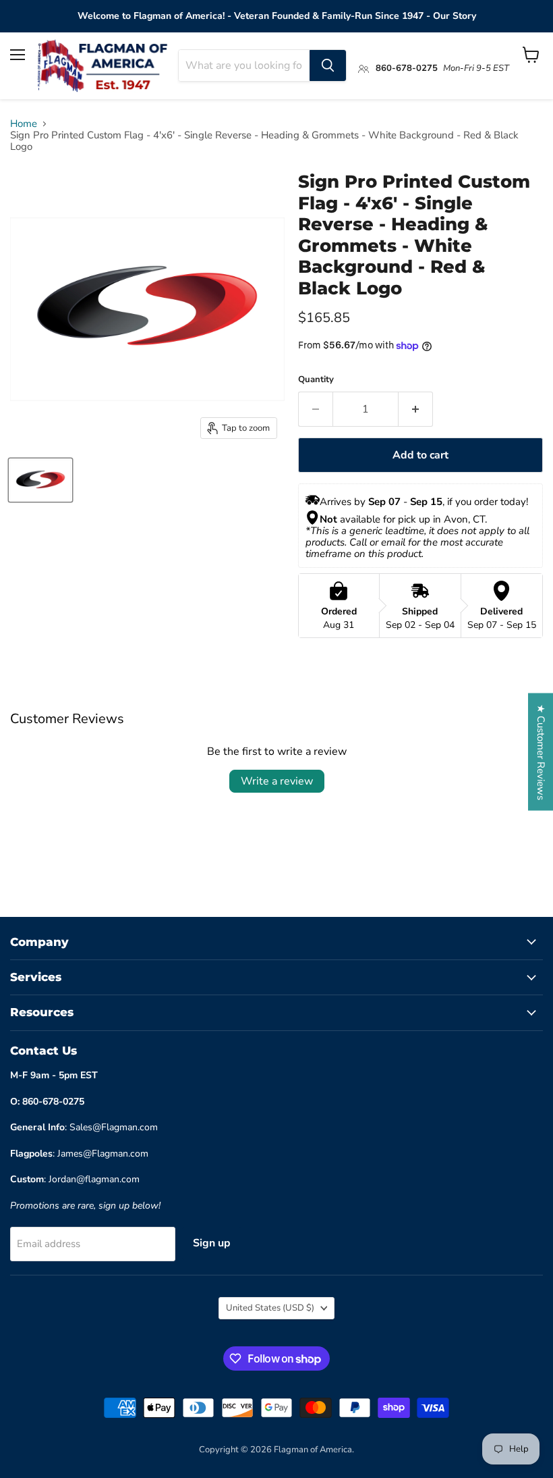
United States (270, 1308)
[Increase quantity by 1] (416, 409)
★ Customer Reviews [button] (541, 751)
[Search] (328, 65)
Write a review (277, 781)
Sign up (212, 1243)
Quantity (316, 380)
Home (23, 124)
